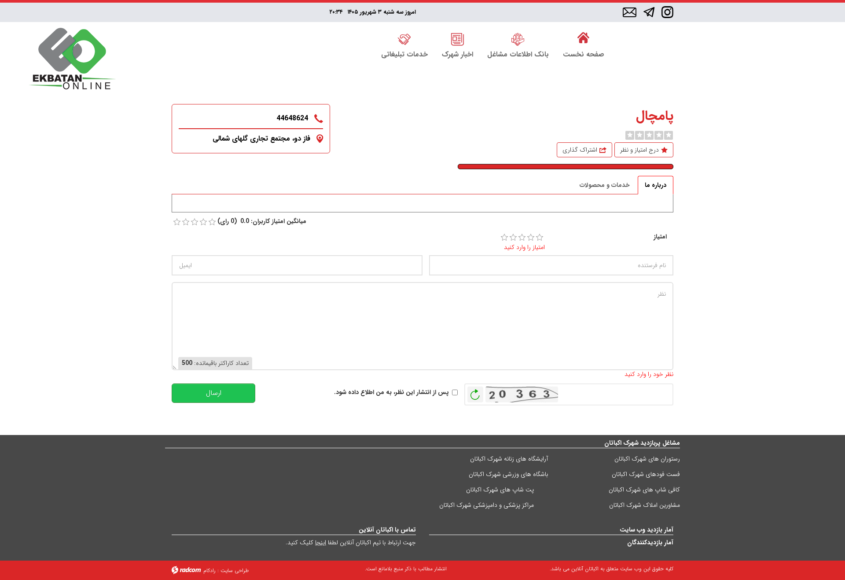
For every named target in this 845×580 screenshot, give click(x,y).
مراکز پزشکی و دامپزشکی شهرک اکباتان (486, 505)
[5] (540, 238)
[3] (522, 238)
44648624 (292, 118)
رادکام (209, 570)
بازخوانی (475, 392)
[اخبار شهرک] (457, 38)
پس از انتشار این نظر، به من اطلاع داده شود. (391, 392)
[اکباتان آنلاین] (72, 59)
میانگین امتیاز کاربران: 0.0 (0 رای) (261, 221)
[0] (630, 135)
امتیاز (660, 237)
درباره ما (655, 185)
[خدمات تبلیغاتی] (404, 38)
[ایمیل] (629, 13)
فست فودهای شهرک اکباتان (646, 474)
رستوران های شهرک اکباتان (647, 459)
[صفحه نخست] (583, 38)
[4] (531, 238)
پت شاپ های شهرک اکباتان (500, 489)
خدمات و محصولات (605, 185)
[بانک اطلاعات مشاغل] (518, 38)
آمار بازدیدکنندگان (650, 542)
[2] (513, 238)
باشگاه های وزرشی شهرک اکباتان (508, 474)
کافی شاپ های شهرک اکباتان (644, 489)
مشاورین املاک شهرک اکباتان (644, 505)
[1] (504, 238)
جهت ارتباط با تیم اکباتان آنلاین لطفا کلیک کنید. (351, 542)
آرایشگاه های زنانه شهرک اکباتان (509, 459)
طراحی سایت (234, 570)
